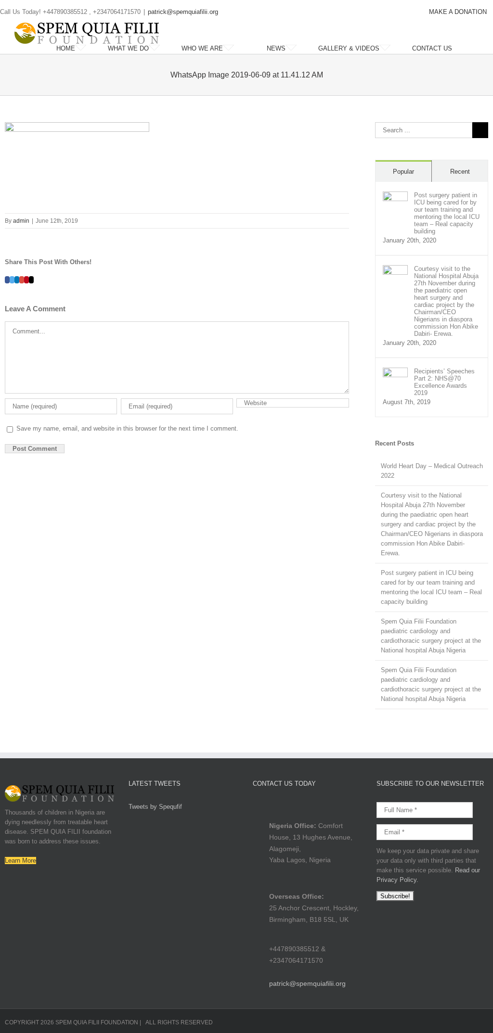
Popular (403, 171)
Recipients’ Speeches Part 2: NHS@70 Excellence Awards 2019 (444, 382)
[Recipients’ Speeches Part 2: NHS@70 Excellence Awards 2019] (395, 372)
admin (21, 220)
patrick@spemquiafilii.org (183, 11)
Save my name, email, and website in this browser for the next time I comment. (127, 428)
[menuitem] (458, 12)
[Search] (476, 48)
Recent (460, 171)
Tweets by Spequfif (155, 806)
